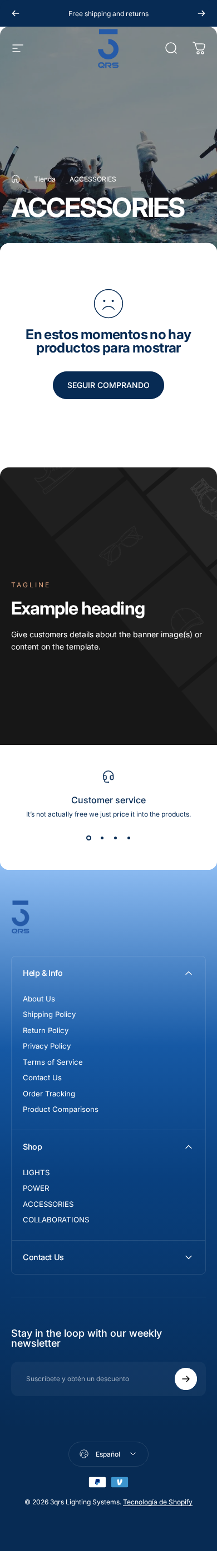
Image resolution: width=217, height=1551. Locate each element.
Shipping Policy (49, 1014)
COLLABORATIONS (56, 1219)
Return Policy (45, 1030)
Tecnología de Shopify (158, 1502)
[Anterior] (15, 13)
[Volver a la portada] (15, 178)
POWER (36, 1188)
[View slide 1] (88, 838)
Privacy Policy (47, 1045)
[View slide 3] (115, 838)
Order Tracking (49, 1093)
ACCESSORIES (48, 1204)
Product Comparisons (60, 1109)
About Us (39, 998)
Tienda (45, 179)
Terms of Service (53, 1062)
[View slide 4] (128, 838)
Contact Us (42, 1077)
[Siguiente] (201, 13)
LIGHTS (36, 1172)
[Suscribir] (186, 1379)
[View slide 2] (101, 838)
